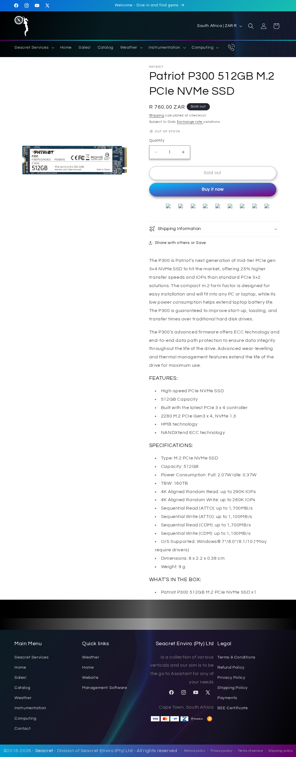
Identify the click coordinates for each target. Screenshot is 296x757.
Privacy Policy (231, 678)
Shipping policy (281, 750)
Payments (227, 698)
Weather (23, 698)
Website (90, 678)
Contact (22, 729)
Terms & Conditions (236, 657)
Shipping (156, 115)
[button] (34, 47)
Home (20, 667)
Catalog (22, 688)
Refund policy (194, 750)
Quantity (156, 140)
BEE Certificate (232, 708)
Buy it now (213, 189)
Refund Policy (231, 667)
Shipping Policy (232, 688)
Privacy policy (221, 750)
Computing (25, 718)
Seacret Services (31, 657)
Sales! (20, 678)
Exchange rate (190, 122)
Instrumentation (30, 708)
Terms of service (250, 750)
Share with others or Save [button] (180, 243)
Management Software (104, 688)
